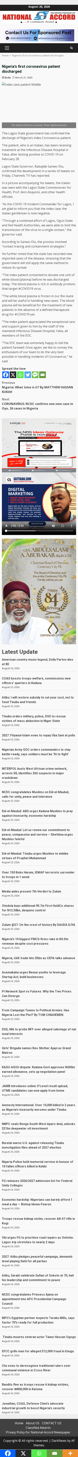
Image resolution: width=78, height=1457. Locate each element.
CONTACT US (51, 1423)
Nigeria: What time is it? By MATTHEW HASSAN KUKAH (37, 387)
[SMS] (35, 374)
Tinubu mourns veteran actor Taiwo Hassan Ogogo (39, 1337)
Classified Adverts (38, 1428)
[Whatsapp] (20, 374)
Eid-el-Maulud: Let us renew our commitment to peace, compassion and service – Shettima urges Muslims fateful (37, 834)
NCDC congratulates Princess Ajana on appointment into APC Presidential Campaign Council (34, 1299)
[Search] (71, 48)
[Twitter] (27, 374)
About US (32, 1423)
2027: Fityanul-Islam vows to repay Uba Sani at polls (38, 735)
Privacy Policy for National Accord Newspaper (38, 1432)
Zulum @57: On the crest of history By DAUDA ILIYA (38, 925)
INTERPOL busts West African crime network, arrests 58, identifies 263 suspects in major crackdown (34, 773)
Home (19, 1423)
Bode (8, 77)
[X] (13, 374)
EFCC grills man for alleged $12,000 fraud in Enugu (38, 1351)
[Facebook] (5, 374)
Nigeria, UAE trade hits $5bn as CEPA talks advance (38, 958)
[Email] (42, 374)
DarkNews (58, 1441)
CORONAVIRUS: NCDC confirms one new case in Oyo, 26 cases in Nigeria (37, 403)
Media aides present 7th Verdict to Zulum (31, 891)
